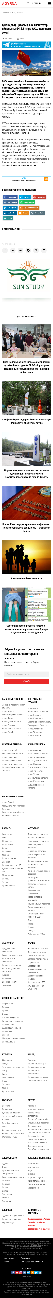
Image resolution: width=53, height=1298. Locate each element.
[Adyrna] (11, 3)
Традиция (32, 1060)
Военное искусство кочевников (37, 971)
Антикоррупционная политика (11, 970)
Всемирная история (37, 952)
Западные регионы (12, 699)
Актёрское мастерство (13, 1067)
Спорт (5, 848)
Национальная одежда (38, 1077)
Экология (6, 1201)
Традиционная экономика (8, 950)
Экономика (8, 943)
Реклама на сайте (9, 1260)
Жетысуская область (37, 761)
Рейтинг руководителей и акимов (39, 872)
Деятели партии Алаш (38, 959)
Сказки (5, 1035)
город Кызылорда (36, 781)
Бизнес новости (9, 982)
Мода (4, 1127)
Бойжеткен (7, 1109)
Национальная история (38, 949)
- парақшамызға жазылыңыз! (24, 179)
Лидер (5, 1167)
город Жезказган (36, 729)
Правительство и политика (35, 866)
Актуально (33, 828)
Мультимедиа (8, 875)
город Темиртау (35, 732)
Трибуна (31, 931)
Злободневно (9, 1158)
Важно (31, 943)
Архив (5, 882)
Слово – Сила (8, 1025)
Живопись (7, 1060)
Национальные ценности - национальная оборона (39, 1131)
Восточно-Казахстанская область (13, 810)
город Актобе (8, 732)
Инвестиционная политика (35, 846)
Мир (4, 838)
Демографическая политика (36, 856)
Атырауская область (11, 722)
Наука (30, 1171)
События (6, 1181)
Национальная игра (37, 1064)
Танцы (5, 1064)
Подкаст (6, 1184)
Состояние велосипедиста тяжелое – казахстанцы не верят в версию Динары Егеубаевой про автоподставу (26, 629)
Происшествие (9, 886)
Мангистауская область (13, 715)
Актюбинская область (12, 729)
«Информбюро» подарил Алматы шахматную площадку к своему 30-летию (26, 421)
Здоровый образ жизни (13, 1216)
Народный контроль (11, 965)
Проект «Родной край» (38, 1119)
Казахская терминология (13, 1177)
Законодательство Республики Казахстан (38, 1147)
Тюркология (33, 963)
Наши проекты (9, 858)
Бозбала (6, 1106)
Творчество (7, 1004)
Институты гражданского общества (39, 879)
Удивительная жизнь (37, 1181)
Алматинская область (38, 754)
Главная (5, 13)
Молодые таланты (36, 1109)
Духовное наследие (13, 998)
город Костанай (9, 750)
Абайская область (10, 816)
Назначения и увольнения (34, 892)
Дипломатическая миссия (36, 908)
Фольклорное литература (34, 1114)
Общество (7, 841)
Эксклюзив (7, 1194)
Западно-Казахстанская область (13, 706)
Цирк (4, 1081)
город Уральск (9, 711)
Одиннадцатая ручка (11, 1028)
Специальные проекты (38, 1123)
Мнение (5, 855)
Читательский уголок (12, 1116)
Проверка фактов (36, 1136)
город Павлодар (9, 757)
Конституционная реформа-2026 (36, 915)
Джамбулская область (38, 778)
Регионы (6, 1198)
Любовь (5, 1120)
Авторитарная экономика (8, 960)
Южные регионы (36, 744)
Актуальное (7, 845)
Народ (30, 924)
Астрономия (33, 1167)
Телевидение (8, 1078)
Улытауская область (37, 725)
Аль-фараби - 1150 (36, 986)
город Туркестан (35, 771)
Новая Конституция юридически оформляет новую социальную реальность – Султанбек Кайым (26, 528)
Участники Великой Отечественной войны (38, 1141)
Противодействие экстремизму (10, 1172)
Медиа (5, 1088)
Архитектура (8, 1091)
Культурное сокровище (12, 1021)
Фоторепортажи (9, 1137)
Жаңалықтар (17, 13)
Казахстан (7, 834)
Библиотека (7, 1032)
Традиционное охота (37, 1081)
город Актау (7, 718)
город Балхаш (34, 736)
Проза (5, 1011)
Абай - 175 (32, 989)
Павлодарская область (12, 761)
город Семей (8, 802)
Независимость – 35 (11, 865)
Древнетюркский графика (36, 977)
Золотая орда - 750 (36, 982)
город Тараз (33, 775)
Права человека (35, 897)
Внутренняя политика (38, 834)
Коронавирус (8, 1223)
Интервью (6, 852)
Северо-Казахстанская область (13, 769)
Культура (7, 1055)
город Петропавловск (12, 764)
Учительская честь (36, 1185)
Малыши (32, 1106)
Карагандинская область (39, 722)
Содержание (33, 1188)
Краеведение (34, 966)
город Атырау (8, 725)
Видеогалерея (34, 1126)
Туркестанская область (38, 768)
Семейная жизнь (10, 1123)
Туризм (5, 975)
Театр (4, 1071)
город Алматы (34, 750)
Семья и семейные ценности (26, 578)
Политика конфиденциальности (32, 1260)
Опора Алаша (8, 1042)
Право (30, 920)
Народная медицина (11, 1219)
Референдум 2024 (36, 934)
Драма (5, 1014)
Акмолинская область (38, 712)
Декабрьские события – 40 (13, 870)
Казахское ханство (36, 956)
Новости (6, 828)
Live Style (7, 1100)
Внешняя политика (36, 838)
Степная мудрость (10, 1018)
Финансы (6, 986)
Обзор (5, 1188)
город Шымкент (35, 764)
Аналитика (7, 979)
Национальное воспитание (34, 1072)
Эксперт (6, 862)
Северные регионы (12, 744)
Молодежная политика (38, 841)
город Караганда (35, 719)
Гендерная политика (37, 851)
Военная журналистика (13, 1134)
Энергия (31, 1174)
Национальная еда (36, 1067)
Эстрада (6, 1085)
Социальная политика (38, 861)
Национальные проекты (39, 904)
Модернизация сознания (13, 1039)
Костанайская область (12, 754)
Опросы (5, 879)
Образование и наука (39, 1158)
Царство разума (35, 1178)
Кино (4, 1074)
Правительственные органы (37, 885)
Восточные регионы (12, 797)
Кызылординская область (36, 786)
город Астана (34, 708)
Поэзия (5, 1007)
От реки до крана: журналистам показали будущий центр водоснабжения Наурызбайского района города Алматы (26, 474)
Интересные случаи (11, 1130)
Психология (33, 1164)
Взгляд (5, 1191)
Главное (31, 927)
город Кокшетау (35, 715)
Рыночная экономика (12, 955)
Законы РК (32, 901)
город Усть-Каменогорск (13, 806)
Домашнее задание (11, 1113)
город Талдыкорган (37, 757)
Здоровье (6, 1164)
